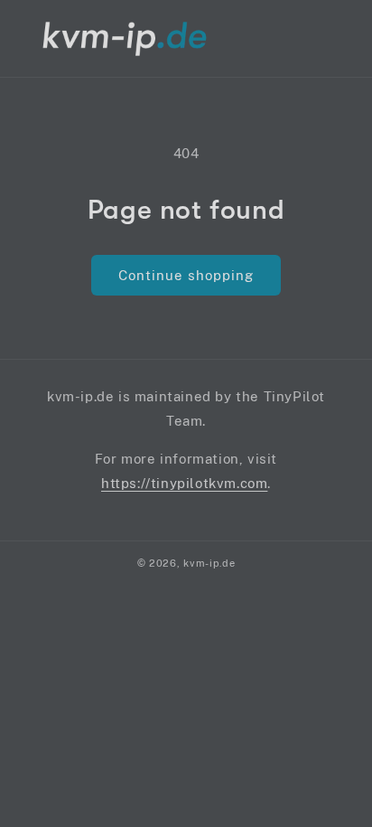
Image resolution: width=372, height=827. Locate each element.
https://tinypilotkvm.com (184, 483)
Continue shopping (186, 275)
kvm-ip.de (209, 563)
